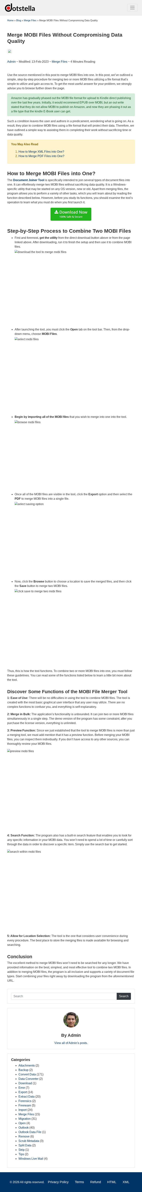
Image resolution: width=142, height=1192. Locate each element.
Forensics (24, 1101)
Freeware (24, 1105)
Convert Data (27, 1074)
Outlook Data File (29, 1132)
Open (22, 1123)
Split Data (24, 1145)
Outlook (23, 1127)
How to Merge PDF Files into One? (41, 156)
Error (21, 1087)
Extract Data (26, 1096)
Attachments (26, 1065)
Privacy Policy (58, 1182)
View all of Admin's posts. (71, 1043)
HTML (111, 1182)
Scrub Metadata (28, 1140)
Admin (11, 61)
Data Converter (28, 1078)
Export (22, 1092)
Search (124, 996)
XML (126, 1182)
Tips (21, 1154)
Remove (24, 1136)
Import (22, 1109)
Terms (79, 1182)
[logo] (20, 7)
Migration (24, 1118)
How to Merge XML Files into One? (41, 151)
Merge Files (59, 61)
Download (25, 1083)
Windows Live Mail (30, 1158)
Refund (95, 1182)
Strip (21, 1149)
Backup (23, 1070)
